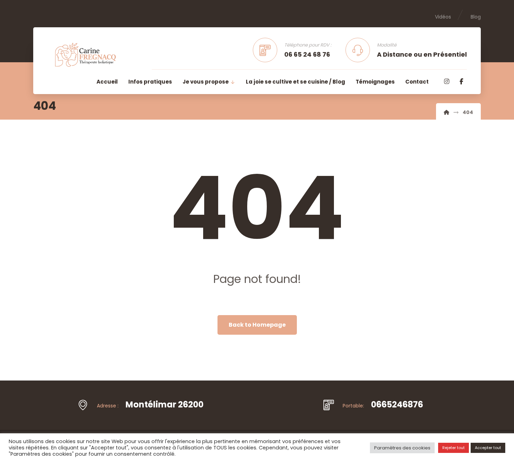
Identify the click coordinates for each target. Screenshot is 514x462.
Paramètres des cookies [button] (402, 448)
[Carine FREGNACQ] (446, 112)
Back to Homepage (257, 325)
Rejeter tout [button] (453, 447)
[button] (446, 81)
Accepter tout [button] (488, 447)
